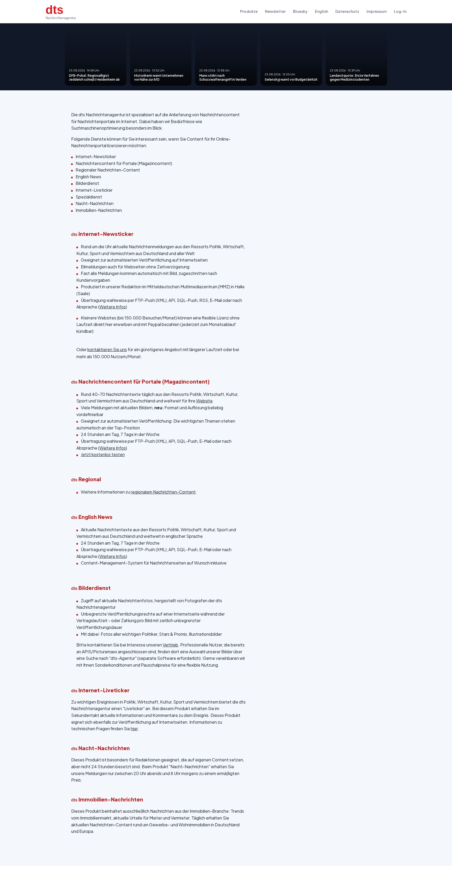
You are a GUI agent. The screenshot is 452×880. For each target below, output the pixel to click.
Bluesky (300, 11)
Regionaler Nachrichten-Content (108, 170)
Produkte (249, 11)
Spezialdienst (89, 197)
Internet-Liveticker (94, 190)
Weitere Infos (112, 306)
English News (88, 176)
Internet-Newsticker (96, 156)
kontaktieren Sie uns (107, 349)
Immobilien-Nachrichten (99, 210)
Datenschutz (347, 11)
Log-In (400, 11)
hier (134, 728)
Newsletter (275, 11)
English (321, 11)
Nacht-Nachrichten (95, 203)
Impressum (376, 11)
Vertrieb (170, 644)
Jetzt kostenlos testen (103, 454)
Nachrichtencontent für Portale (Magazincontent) (124, 163)
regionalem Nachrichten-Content (163, 492)
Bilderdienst (87, 183)
